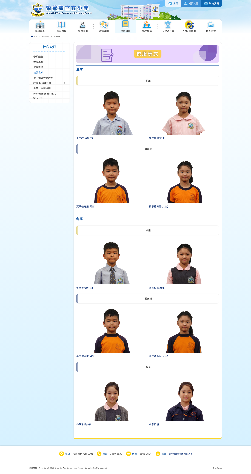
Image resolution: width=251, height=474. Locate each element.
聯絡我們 (214, 3)
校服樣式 (38, 72)
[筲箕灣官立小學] (61, 16)
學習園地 (83, 31)
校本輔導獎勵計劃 (43, 77)
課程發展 (62, 31)
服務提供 (38, 67)
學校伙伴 (147, 31)
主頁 (175, 3)
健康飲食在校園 (42, 88)
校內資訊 (125, 31)
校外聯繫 (211, 31)
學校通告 (38, 56)
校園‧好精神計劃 (42, 83)
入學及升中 (168, 31)
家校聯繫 (38, 62)
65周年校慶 (189, 31)
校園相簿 (104, 31)
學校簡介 (40, 31)
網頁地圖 (194, 3)
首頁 (35, 36)
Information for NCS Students (44, 95)
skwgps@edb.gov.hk (180, 453)
